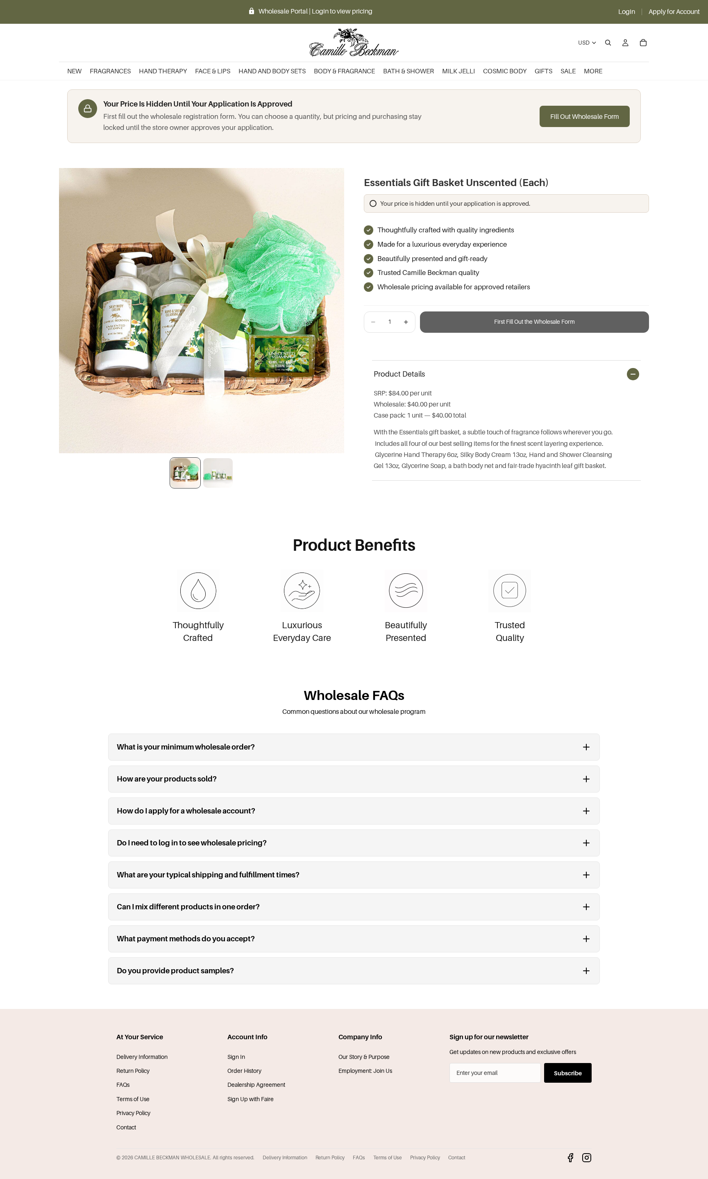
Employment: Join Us (365, 1070)
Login (626, 11)
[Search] (608, 43)
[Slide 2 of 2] (218, 473)
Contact (126, 1127)
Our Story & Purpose (364, 1056)
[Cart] (643, 43)
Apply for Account (674, 11)
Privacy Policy (133, 1112)
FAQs (122, 1084)
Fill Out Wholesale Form (584, 116)
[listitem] (593, 71)
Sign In (236, 1056)
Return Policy (133, 1070)
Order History (244, 1070)
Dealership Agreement (256, 1084)
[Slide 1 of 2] (185, 473)
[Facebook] (570, 1158)
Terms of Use (133, 1098)
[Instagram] (587, 1158)
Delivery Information (142, 1056)
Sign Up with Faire (250, 1098)
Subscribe (568, 1073)
